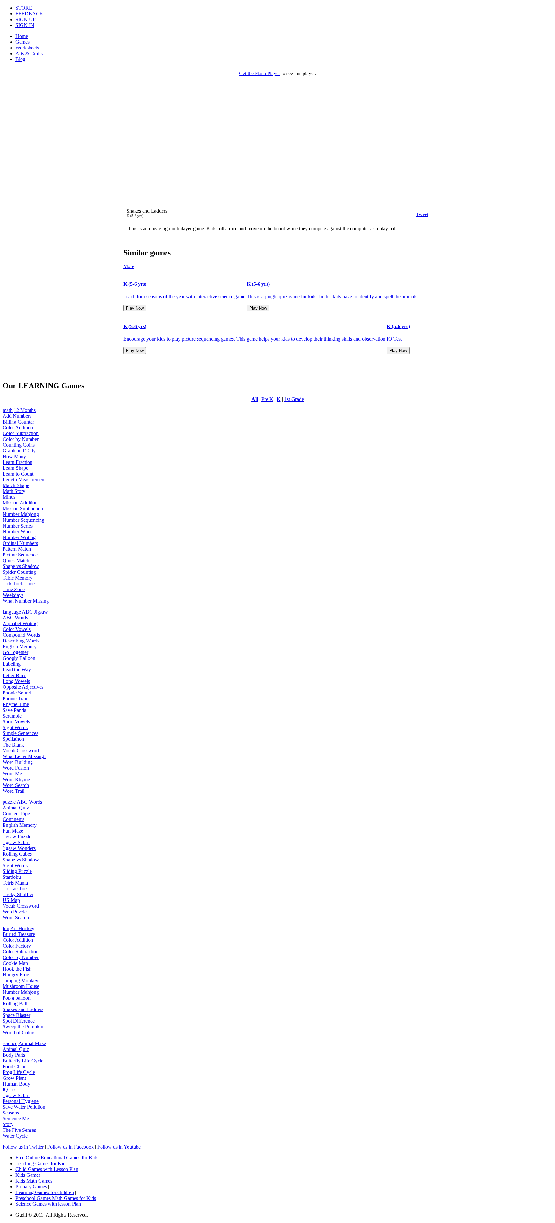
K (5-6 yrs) (134, 284)
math (8, 410)
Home (21, 36)
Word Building (18, 762)
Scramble (12, 716)
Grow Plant (14, 1078)
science (10, 1043)
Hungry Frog (16, 974)
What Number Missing (26, 601)
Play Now (135, 308)
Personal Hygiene (21, 1101)
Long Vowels (16, 681)
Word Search (16, 785)
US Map (11, 900)
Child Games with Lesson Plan (46, 1169)
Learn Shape (15, 468)
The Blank (13, 744)
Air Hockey (22, 928)
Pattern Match (17, 549)
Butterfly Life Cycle (23, 1060)
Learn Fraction (17, 462)
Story (8, 1124)
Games (22, 42)
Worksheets (27, 47)
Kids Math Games (33, 1181)
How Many (14, 456)
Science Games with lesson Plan (48, 1204)
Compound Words (21, 635)
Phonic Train (16, 698)
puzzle (9, 802)
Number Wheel (18, 531)
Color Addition (18, 427)
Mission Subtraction (23, 508)
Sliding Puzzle (17, 871)
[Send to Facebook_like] (400, 214)
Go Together (15, 652)
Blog (20, 59)
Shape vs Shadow (21, 566)
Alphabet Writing (20, 623)
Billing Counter (18, 421)
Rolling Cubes (17, 854)
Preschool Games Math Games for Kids (55, 1198)
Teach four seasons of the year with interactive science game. (185, 296)
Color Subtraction (21, 433)
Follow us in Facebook (70, 1146)
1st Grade (294, 399)
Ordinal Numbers (20, 543)
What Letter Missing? (24, 756)
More (128, 266)
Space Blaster (16, 1015)
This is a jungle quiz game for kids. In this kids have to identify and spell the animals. (332, 296)
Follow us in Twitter (23, 1146)
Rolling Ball (15, 1003)
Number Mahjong (21, 514)
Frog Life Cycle (19, 1072)
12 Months (25, 410)
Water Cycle (15, 1136)
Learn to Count (18, 473)
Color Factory (17, 945)
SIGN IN (24, 25)
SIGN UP (25, 19)
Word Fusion (16, 768)
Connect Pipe (16, 813)
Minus (9, 497)
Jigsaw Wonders (19, 848)
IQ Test (394, 339)
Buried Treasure (19, 934)
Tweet (422, 214)
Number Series (18, 526)
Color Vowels (17, 629)
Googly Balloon (19, 658)
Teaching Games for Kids (41, 1163)
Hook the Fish (17, 969)
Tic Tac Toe (15, 888)
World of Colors (19, 1032)
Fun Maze (13, 831)
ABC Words (15, 617)
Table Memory (17, 578)
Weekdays (13, 595)
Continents (13, 819)
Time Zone (14, 589)
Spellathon (13, 739)
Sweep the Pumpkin (23, 1026)
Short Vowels (16, 721)
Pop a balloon (17, 997)
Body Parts (14, 1055)
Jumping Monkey (20, 980)
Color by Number (21, 439)
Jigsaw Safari (16, 842)
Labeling (12, 664)
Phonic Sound (17, 692)
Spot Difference (19, 1021)
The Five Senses (19, 1130)
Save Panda (14, 710)
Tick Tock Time (19, 583)
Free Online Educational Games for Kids (56, 1157)
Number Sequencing (23, 520)
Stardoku (12, 877)
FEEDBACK (29, 13)
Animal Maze (32, 1043)
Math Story (14, 491)
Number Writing (19, 537)
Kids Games (27, 1175)
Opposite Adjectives (23, 687)
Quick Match (16, 560)
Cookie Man (15, 963)
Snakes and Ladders (23, 1009)
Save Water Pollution (24, 1107)
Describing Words (21, 640)
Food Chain (15, 1066)
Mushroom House (21, 986)
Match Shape (16, 485)
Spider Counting (19, 572)
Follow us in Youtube (119, 1146)
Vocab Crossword (21, 750)
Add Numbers (17, 416)
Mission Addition (20, 502)
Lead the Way (17, 669)
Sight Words (15, 727)
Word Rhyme (16, 779)
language (12, 612)
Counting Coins (19, 445)
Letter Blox (14, 675)
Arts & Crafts (29, 53)
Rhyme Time (16, 704)
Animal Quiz (16, 807)
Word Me (12, 773)
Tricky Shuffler (18, 894)
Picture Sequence (20, 554)
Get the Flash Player (259, 73)
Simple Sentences (20, 733)
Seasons (11, 1112)
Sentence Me (16, 1118)
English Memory (20, 646)
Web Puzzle (15, 911)
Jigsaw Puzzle (17, 836)
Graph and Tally (19, 450)
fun (6, 928)
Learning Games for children (44, 1192)
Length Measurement (24, 479)
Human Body (16, 1084)
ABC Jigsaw (35, 612)
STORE (23, 8)
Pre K (267, 399)
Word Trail (13, 791)
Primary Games (31, 1186)
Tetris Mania (15, 883)
